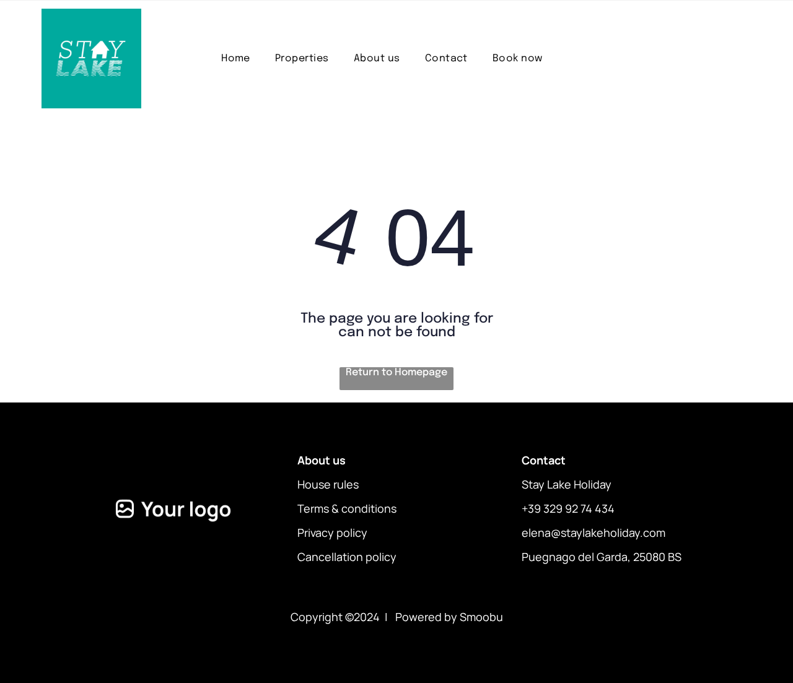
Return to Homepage (396, 372)
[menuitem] (236, 58)
